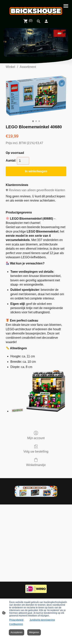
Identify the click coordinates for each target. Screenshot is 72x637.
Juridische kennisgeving (42, 620)
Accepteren (16, 632)
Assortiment (28, 66)
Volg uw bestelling (35, 451)
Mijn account (36, 438)
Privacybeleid (16, 620)
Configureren (16, 624)
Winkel (10, 66)
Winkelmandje (36, 465)
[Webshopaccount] (46, 21)
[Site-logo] (36, 11)
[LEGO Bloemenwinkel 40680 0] (36, 95)
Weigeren (34, 632)
